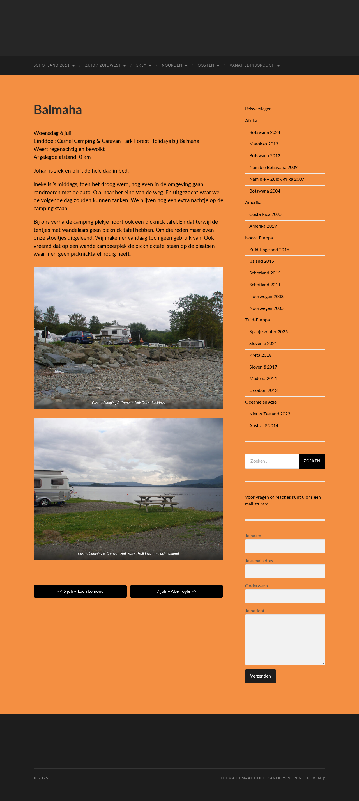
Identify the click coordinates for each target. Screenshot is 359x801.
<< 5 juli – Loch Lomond (80, 591)
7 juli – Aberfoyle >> (176, 591)
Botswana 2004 (264, 191)
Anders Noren (286, 778)
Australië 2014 (263, 426)
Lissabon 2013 (263, 390)
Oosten (206, 65)
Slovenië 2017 (263, 367)
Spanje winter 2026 (268, 331)
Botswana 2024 (264, 132)
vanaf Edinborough (252, 65)
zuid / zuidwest (103, 65)
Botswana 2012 (264, 156)
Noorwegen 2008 (266, 296)
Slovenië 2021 (263, 343)
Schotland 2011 (52, 65)
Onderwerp (256, 586)
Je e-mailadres (259, 561)
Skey (141, 65)
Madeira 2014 (263, 378)
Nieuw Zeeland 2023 (269, 414)
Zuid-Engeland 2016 (269, 250)
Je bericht (254, 611)
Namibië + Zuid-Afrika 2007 (276, 179)
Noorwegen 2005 (266, 308)
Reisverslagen (258, 109)
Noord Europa (259, 238)
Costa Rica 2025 (265, 214)
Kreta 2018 (260, 355)
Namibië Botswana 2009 (273, 167)
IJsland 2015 (261, 261)
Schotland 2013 (264, 273)
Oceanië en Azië (261, 402)
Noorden (172, 65)
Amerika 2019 (263, 226)
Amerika (253, 202)
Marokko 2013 (263, 144)
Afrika (251, 120)
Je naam (253, 536)
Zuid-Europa (257, 320)
